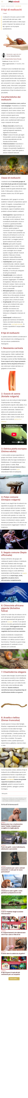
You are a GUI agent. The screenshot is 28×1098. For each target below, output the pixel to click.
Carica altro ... (14, 978)
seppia (25, 573)
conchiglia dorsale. (17, 324)
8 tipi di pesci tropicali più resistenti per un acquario (10, 973)
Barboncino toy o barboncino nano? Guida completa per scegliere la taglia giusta (12, 826)
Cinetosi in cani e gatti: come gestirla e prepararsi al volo (11, 892)
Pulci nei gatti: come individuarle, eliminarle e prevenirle (13, 848)
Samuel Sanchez (15, 56)
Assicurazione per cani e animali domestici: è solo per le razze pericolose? (13, 870)
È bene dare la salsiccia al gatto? (13, 953)
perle (18, 469)
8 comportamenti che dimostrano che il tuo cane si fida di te (13, 933)
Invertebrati (18, 6)
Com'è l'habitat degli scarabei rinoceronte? (12, 912)
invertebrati (10, 779)
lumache (10, 621)
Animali (3, 6)
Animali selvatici (10, 6)
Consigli (3, 845)
